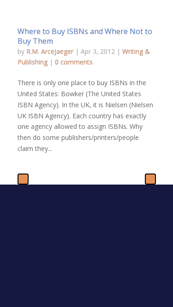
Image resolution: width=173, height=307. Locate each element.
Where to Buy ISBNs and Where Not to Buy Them (85, 36)
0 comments (74, 62)
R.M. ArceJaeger (49, 51)
